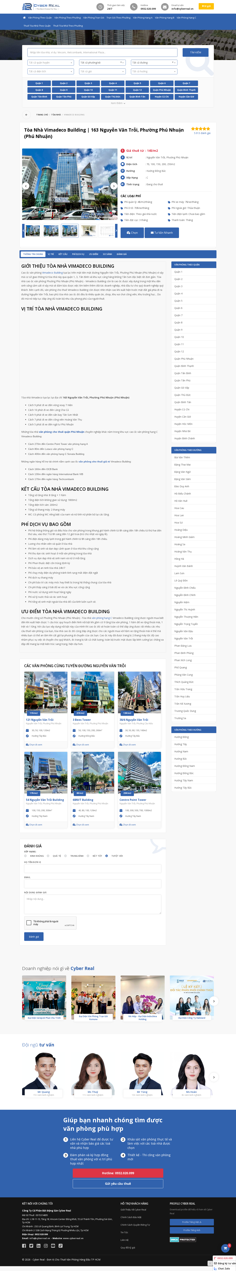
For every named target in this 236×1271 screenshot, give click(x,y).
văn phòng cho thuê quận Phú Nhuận (61, 431)
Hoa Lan (179, 515)
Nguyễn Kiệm (181, 602)
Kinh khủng (37, 855)
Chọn (134, 233)
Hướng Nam (181, 751)
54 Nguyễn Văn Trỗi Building (45, 800)
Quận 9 (63, 89)
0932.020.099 (225, 1258)
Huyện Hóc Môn (183, 424)
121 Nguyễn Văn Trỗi (40, 720)
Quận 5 (137, 83)
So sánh (107, 254)
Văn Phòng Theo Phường (67, 17)
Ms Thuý (93, 1092)
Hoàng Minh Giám (184, 537)
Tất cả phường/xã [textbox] (101, 62)
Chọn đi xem (35, 744)
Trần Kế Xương (182, 703)
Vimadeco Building (52, 272)
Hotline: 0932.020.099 (118, 1173)
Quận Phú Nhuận (162, 89)
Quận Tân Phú (63, 96)
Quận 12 (137, 89)
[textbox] (49, 62)
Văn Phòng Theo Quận (40, 17)
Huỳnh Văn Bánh (183, 566)
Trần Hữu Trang (183, 689)
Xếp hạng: (30, 851)
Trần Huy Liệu (182, 696)
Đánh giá (122, 254)
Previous (25, 186)
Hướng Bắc (180, 758)
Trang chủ (42, 114)
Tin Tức (124, 1232)
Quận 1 (39, 83)
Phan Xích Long (183, 660)
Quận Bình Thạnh (186, 89)
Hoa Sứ (178, 522)
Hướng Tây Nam (183, 780)
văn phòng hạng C (102, 618)
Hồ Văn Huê (180, 500)
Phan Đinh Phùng (183, 653)
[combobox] (50, 63)
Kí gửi (207, 6)
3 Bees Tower (82, 720)
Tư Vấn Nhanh (163, 233)
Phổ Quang (180, 667)
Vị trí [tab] (51, 254)
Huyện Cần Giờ (186, 96)
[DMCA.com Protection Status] (183, 1239)
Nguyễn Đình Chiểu (185, 587)
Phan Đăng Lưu (183, 645)
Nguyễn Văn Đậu (183, 631)
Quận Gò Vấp (88, 96)
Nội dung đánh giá (35, 892)
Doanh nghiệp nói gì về (58, 968)
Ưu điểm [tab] (93, 254)
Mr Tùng (142, 1092)
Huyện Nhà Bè (182, 431)
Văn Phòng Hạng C (186, 17)
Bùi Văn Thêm (182, 457)
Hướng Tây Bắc (183, 787)
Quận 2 (63, 83)
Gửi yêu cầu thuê (118, 1183)
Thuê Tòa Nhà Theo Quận (37, 25)
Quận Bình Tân (137, 96)
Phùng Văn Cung (183, 674)
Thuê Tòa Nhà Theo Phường (68, 25)
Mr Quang (44, 1092)
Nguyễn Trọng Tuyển (186, 624)
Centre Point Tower (133, 800)
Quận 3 (88, 83)
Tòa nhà (56, 114)
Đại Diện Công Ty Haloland (191, 1017)
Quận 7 (186, 83)
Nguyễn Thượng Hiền (186, 616)
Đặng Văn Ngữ (182, 471)
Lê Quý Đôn (181, 580)
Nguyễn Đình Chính (185, 595)
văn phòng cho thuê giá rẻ (94, 461)
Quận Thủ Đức (112, 96)
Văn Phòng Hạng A (142, 17)
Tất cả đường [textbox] (153, 62)
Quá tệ (57, 855)
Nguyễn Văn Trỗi (183, 638)
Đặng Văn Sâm (182, 479)
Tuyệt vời (117, 855)
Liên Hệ (124, 1240)
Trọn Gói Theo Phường (118, 17)
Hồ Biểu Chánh (182, 493)
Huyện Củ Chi (162, 96)
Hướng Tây (180, 744)
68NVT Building (83, 800)
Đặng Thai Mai (182, 464)
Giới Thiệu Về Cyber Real (133, 1209)
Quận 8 (39, 89)
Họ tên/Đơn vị (32, 862)
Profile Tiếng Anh (191, 1230)
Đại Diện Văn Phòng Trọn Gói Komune (93, 1018)
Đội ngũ (38, 1045)
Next (113, 186)
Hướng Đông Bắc (184, 773)
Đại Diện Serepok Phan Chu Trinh (44, 1017)
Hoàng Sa (179, 544)
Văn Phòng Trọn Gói (93, 17)
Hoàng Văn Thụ (183, 551)
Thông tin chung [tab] (33, 254)
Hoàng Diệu (181, 529)
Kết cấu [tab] (63, 254)
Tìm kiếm (195, 52)
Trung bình (77, 855)
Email (27, 877)
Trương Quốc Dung (185, 711)
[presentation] (214, 1001)
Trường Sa (180, 718)
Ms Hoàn (191, 1092)
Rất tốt (97, 855)
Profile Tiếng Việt (190, 1222)
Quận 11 (112, 89)
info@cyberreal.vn (39, 1238)
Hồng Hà (179, 558)
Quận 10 (88, 89)
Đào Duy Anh (181, 486)
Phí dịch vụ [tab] (78, 254)
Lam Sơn (179, 573)
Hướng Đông (181, 737)
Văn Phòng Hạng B (164, 17)
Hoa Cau (179, 508)
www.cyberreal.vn (73, 1238)
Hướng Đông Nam (184, 766)
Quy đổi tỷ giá (128, 1247)
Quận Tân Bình (39, 96)
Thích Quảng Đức (184, 682)
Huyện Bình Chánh (184, 438)
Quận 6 (162, 83)
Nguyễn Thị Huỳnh (184, 609)
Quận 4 (112, 83)
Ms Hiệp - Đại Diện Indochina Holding (143, 1018)
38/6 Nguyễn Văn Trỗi (134, 720)
